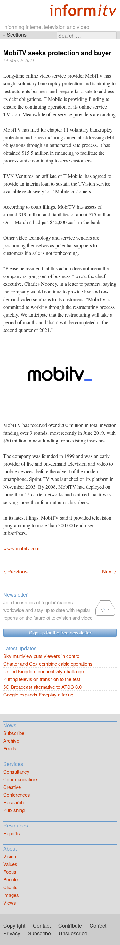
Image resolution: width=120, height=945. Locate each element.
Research (13, 802)
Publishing (14, 810)
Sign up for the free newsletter (60, 632)
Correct (98, 925)
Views (9, 902)
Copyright (14, 925)
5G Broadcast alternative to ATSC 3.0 (42, 686)
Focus (9, 871)
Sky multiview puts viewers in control (41, 655)
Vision (9, 856)
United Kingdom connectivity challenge (43, 671)
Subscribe (13, 733)
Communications (21, 779)
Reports (11, 833)
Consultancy (16, 771)
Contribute (70, 925)
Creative (12, 786)
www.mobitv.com (21, 548)
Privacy (11, 933)
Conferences (16, 794)
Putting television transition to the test (41, 679)
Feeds (9, 748)
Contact (42, 925)
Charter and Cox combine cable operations (47, 663)
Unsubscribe (73, 933)
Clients (10, 887)
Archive (11, 740)
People (10, 879)
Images (11, 894)
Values (10, 864)
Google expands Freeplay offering (38, 694)
